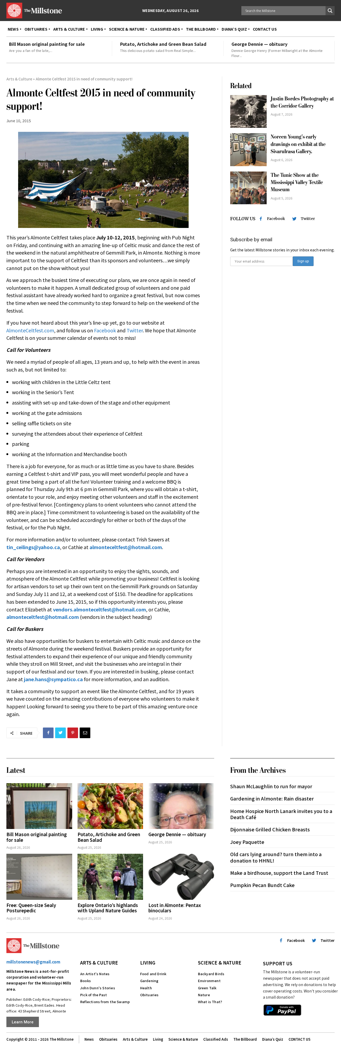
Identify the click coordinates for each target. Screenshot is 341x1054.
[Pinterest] (72, 733)
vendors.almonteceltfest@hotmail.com (99, 609)
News (89, 1039)
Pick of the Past (93, 994)
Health (146, 987)
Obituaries (149, 994)
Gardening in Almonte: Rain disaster (272, 798)
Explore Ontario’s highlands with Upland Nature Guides (108, 908)
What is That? (210, 1001)
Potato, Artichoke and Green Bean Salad (163, 44)
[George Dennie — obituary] (181, 806)
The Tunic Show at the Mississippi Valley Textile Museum (297, 182)
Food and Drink (153, 973)
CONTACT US (299, 1039)
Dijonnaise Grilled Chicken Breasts (270, 829)
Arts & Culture (19, 78)
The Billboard (245, 1039)
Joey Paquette (247, 841)
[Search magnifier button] (330, 10)
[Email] (85, 733)
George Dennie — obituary (259, 44)
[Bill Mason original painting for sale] (39, 806)
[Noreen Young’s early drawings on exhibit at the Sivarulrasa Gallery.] (248, 149)
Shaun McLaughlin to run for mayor (271, 786)
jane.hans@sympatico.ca (53, 679)
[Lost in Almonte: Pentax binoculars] (181, 877)
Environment (209, 980)
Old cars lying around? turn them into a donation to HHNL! (276, 857)
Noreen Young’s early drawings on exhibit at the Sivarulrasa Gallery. (298, 144)
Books (85, 980)
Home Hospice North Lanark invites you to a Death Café (281, 813)
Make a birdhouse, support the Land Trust (279, 872)
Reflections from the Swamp (105, 1001)
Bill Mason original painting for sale (47, 44)
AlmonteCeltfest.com (30, 330)
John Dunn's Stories (97, 987)
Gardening (149, 980)
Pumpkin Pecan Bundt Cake (262, 884)
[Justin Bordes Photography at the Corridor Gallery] (248, 111)
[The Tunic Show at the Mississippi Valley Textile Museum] (248, 188)
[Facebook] (48, 733)
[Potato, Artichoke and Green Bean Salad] (110, 806)
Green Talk (207, 987)
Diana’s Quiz (272, 1039)
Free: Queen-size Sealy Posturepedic (31, 908)
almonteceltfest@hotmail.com (42, 616)
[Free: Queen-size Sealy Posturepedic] (39, 877)
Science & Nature (219, 962)
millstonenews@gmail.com (33, 962)
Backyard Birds (211, 973)
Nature (204, 994)
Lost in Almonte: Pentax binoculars (174, 908)
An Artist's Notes (94, 973)
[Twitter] (60, 733)
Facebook (105, 330)
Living (147, 962)
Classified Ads (215, 1039)
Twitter (135, 330)
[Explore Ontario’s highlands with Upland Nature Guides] (110, 877)
